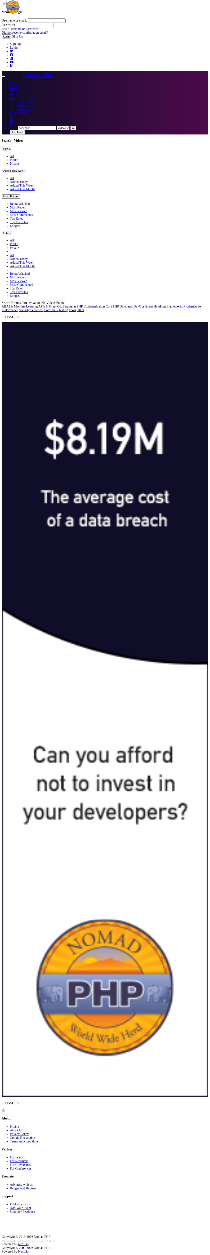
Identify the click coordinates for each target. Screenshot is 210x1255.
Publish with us (20, 1204)
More (13, 98)
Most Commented (21, 214)
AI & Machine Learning (22, 306)
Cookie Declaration (22, 1137)
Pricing (14, 1126)
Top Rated (16, 218)
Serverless (36, 310)
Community (25, 109)
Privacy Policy (19, 1134)
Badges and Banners (23, 1188)
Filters (7, 233)
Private (14, 163)
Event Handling (155, 306)
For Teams (17, 1157)
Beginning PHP (72, 306)
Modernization (193, 306)
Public (7, 148)
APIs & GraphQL (50, 306)
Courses (15, 90)
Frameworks (175, 306)
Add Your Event (20, 1208)
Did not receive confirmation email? (25, 32)
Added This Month (22, 189)
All (12, 156)
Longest (15, 226)
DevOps (139, 306)
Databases (126, 306)
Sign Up (17, 36)
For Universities (20, 1164)
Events (14, 83)
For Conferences (20, 1168)
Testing (63, 310)
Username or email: (14, 20)
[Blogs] (11, 116)
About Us (16, 1130)
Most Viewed (18, 211)
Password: (8, 24)
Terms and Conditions (24, 1141)
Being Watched (20, 203)
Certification (26, 102)
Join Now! (17, 132)
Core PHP (112, 306)
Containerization (94, 306)
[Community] (12, 120)
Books (14, 94)
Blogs (22, 105)
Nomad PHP (38, 74)
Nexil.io (23, 1244)
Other (80, 310)
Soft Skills (51, 310)
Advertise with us (21, 1184)
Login (6, 36)
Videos (14, 87)
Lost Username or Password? (21, 29)
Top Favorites (19, 222)
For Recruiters (19, 1161)
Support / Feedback (22, 1211)
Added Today (19, 181)
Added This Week (13, 170)
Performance (10, 310)
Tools (72, 310)
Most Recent (10, 196)
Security (24, 310)
